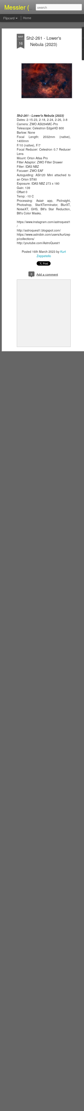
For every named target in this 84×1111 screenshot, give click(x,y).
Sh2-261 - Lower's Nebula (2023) (43, 41)
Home (27, 18)
